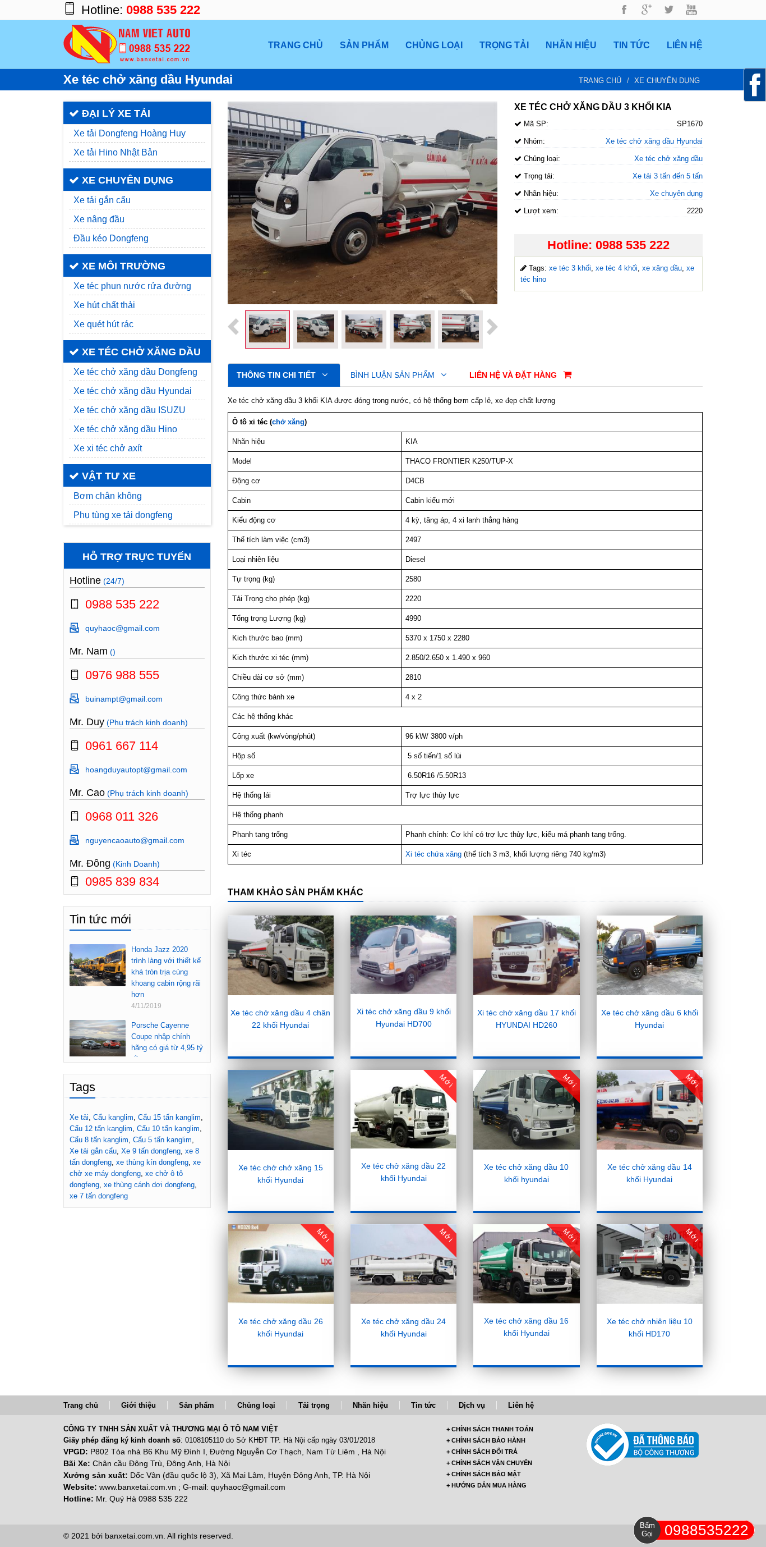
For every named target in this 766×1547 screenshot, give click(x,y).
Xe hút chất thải (104, 305)
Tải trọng (314, 1405)
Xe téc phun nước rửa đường (132, 286)
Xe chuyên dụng (667, 80)
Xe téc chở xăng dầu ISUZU (129, 410)
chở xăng (288, 422)
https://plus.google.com (646, 10)
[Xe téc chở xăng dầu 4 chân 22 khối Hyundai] (281, 955)
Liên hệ (521, 1405)
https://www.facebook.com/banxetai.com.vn (624, 10)
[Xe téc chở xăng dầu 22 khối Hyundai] (403, 1109)
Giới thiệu (138, 1405)
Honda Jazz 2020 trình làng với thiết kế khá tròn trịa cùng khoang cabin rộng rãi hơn (166, 972)
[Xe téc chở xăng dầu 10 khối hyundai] (526, 1110)
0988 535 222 (163, 10)
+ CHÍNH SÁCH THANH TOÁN (489, 1429)
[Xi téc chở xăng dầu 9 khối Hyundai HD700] (403, 955)
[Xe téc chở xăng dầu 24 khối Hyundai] (403, 1264)
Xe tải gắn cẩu (102, 200)
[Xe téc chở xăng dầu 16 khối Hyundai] (526, 1263)
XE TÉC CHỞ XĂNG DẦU (140, 352)
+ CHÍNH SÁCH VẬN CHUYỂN (489, 1462)
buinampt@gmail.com (124, 698)
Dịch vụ (472, 1405)
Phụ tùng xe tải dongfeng (123, 515)
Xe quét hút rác (103, 324)
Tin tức (423, 1405)
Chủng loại (256, 1405)
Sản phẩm (196, 1405)
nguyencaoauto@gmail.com (134, 840)
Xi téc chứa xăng (433, 854)
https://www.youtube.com (691, 10)
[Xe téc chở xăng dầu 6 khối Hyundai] (650, 955)
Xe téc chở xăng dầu (668, 158)
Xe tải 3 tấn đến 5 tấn (668, 176)
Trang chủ (600, 80)
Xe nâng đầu (98, 219)
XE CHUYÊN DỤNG (126, 180)
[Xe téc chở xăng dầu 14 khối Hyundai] (650, 1110)
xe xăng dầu (662, 268)
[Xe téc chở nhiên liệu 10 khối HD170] (650, 1264)
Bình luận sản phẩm (393, 374)
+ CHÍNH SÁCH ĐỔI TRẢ (482, 1451)
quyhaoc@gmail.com (122, 628)
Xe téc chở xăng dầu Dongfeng (135, 372)
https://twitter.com (669, 10)
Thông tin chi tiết (277, 374)
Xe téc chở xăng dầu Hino (125, 429)
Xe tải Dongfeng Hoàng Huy (129, 133)
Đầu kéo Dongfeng (111, 238)
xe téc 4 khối (617, 268)
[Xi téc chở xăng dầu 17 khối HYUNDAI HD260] (526, 955)
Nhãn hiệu (370, 1405)
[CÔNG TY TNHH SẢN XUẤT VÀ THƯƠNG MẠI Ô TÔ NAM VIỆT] (126, 43)
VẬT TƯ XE (107, 476)
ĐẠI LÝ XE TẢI (114, 113)
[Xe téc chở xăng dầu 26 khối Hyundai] (281, 1264)
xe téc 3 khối (570, 268)
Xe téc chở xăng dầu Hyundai (132, 391)
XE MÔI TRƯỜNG (122, 266)
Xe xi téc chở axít (107, 448)
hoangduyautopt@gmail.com (136, 769)
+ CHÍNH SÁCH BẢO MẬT (483, 1474)
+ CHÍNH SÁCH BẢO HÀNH (485, 1440)
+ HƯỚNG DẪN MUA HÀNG (486, 1485)
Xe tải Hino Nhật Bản (115, 152)
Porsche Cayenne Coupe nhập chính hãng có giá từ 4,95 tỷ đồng (167, 1042)
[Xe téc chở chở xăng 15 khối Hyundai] (281, 1110)
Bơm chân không (107, 496)
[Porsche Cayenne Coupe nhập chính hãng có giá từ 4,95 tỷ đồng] (98, 1038)
